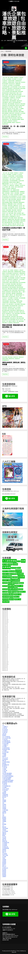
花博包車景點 (18, 97)
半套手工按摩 (5, 855)
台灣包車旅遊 (17, 179)
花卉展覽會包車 (12, 97)
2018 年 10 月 (5, 664)
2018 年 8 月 (5, 667)
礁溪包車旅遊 (20, 91)
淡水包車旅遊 (10, 85)
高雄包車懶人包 (5, 322)
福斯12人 (20, 291)
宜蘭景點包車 (13, 188)
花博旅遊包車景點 (5, 302)
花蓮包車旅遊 (6, 596)
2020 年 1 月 (5, 643)
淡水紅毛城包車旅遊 (13, 86)
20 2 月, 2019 (12, 366)
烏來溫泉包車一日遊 (16, 281)
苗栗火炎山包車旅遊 (17, 307)
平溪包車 (11, 194)
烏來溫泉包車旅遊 (5, 282)
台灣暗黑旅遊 (5, 794)
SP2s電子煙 (4, 739)
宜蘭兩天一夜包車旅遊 (6, 188)
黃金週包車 (10, 322)
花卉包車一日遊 (18, 296)
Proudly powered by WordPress (9, 950)
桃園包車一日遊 (5, 200)
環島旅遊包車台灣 (22, 288)
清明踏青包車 (15, 279)
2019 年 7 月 (5, 651)
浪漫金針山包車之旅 (6, 274)
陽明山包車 (14, 224)
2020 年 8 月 (5, 634)
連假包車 (15, 217)
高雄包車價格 (21, 321)
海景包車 (17, 274)
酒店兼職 (4, 753)
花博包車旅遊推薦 (5, 301)
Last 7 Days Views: (6, 890)
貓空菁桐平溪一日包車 (10, 313)
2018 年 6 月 (5, 670)
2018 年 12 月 (5, 661)
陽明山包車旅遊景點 (6, 225)
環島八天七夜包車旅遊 (6, 284)
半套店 (3, 858)
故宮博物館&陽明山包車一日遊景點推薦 (10, 712)
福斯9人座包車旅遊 (17, 213)
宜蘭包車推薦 (5, 589)
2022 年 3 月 (5, 615)
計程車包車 (16, 107)
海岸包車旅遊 (4, 205)
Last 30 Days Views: (6, 892)
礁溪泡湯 (3, 291)
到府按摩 (4, 872)
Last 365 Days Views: (7, 893)
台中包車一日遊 (6, 573)
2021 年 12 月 (5, 619)
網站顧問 (4, 735)
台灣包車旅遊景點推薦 (13, 180)
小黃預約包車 (4, 194)
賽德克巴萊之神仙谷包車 (6, 108)
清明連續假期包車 (5, 360)
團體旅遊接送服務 (5, 183)
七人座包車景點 (9, 561)
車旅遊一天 (18, 108)
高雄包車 (10, 321)
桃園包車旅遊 (18, 200)
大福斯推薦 (17, 185)
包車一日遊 (7, 77)
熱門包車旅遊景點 (22, 282)
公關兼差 (4, 819)
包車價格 (10, 564)
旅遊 (18, 591)
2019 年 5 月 (5, 654)
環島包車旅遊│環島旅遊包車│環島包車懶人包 (13, 326)
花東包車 (11, 99)
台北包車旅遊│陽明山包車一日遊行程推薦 (11, 716)
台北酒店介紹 (5, 846)
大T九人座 (11, 183)
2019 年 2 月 (5, 658)
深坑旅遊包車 (17, 277)
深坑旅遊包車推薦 (22, 208)
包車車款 (4, 804)
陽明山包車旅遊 (5, 117)
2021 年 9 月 (5, 623)
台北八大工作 (5, 757)
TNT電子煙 (4, 767)
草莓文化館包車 (18, 308)
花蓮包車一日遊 (17, 594)
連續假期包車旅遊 (11, 219)
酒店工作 (4, 852)
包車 (23, 561)
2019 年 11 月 (5, 646)
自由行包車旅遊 (18, 96)
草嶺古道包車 (4, 308)
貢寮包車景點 (22, 313)
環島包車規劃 (10, 288)
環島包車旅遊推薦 (18, 285)
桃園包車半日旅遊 (11, 200)
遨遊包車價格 (4, 111)
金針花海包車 (4, 224)
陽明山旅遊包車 (13, 225)
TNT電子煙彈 (5, 810)
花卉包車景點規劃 (5, 97)
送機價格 (22, 108)
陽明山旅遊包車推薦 (20, 225)
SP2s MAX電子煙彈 (6, 738)
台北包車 (3, 79)
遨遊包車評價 (11, 113)
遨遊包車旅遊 (15, 111)
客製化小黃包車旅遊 (6, 193)
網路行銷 (4, 760)
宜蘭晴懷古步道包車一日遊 (7, 190)
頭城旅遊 (22, 119)
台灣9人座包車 (12, 179)
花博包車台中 (4, 299)
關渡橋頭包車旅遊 (14, 116)
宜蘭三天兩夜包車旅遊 (19, 186)
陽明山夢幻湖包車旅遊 (12, 117)
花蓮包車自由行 (19, 100)
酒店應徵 (4, 818)
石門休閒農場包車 (5, 290)
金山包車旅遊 (22, 113)
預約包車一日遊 (5, 321)
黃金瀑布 (13, 122)
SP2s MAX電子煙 (6, 736)
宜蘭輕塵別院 (22, 191)
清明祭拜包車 (19, 210)
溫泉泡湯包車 (10, 88)
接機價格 (21, 194)
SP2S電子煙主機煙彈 (6, 777)
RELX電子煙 (5, 729)
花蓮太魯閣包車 (5, 102)
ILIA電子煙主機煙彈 (6, 778)
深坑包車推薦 (4, 208)
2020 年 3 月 (5, 640)
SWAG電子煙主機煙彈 (7, 773)
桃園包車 (23, 199)
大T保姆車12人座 (5, 185)
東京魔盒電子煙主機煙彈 (7, 781)
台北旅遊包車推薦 (11, 176)
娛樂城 (3, 835)
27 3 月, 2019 (12, 130)
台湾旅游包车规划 (19, 177)
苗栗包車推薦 (17, 304)
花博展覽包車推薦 (19, 301)
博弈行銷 (4, 839)
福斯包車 (3, 214)
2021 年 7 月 (5, 625)
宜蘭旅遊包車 (20, 589)
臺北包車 (23, 96)
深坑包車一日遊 (21, 207)
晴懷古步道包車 (5, 199)
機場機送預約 (18, 83)
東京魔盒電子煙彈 (6, 749)
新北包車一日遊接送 (21, 196)
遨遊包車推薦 (10, 111)
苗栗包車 (10, 102)
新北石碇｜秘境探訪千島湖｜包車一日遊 (10, 687)
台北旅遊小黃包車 (12, 177)
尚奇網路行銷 (5, 795)
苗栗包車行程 (20, 305)
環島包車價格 (13, 284)
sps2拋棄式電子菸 (6, 740)
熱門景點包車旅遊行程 (10, 90)
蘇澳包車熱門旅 (5, 107)
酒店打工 (4, 865)
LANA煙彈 (4, 750)
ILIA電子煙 (4, 728)
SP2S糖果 (4, 787)
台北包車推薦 (8, 79)
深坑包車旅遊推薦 (11, 277)
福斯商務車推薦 (19, 293)
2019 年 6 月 (5, 653)
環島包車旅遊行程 (5, 287)
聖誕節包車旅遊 (5, 296)
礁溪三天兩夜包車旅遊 (13, 290)
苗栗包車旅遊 (22, 304)
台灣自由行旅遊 (18, 82)
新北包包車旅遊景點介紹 (12, 196)
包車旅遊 (11, 77)
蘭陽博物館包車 (13, 216)
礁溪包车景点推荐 (21, 290)
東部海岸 (23, 271)
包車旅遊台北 (16, 77)
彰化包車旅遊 (5, 591)
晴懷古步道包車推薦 (12, 199)
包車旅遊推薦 (13, 567)
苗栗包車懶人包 (11, 304)
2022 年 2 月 (5, 616)
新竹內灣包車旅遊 (12, 197)
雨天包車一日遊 (22, 319)
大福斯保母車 (11, 185)
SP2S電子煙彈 (5, 743)
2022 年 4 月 (5, 613)
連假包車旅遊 (4, 110)
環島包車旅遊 (4, 285)
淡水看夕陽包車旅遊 (6, 86)
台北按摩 (4, 856)
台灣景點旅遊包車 (18, 80)
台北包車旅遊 (14, 79)
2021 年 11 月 (5, 620)
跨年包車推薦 (10, 217)
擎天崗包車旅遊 (5, 196)
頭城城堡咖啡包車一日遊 (6, 119)
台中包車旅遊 (7, 577)
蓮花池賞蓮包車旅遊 (11, 105)
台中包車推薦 (20, 573)
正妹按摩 (4, 859)
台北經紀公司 (5, 868)
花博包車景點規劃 (5, 99)
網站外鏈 (4, 827)
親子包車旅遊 (10, 107)
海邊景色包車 (15, 205)
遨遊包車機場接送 (5, 113)
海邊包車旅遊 (10, 205)
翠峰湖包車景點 (5, 96)
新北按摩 (4, 869)
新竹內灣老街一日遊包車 (20, 197)
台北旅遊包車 (4, 80)
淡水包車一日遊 (21, 205)
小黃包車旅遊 (22, 193)
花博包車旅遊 (16, 299)
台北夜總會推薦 (5, 848)
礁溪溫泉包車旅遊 (12, 93)
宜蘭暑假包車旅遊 (16, 190)
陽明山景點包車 (5, 319)
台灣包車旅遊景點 (5, 180)
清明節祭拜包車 (11, 358)
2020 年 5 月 (5, 639)
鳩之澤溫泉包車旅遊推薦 (6, 122)
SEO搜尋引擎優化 (6, 762)
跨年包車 (13, 108)
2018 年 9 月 (5, 666)
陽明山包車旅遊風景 (6, 318)
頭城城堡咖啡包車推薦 (16, 119)
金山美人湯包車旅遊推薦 (12, 114)
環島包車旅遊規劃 (12, 287)
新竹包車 (9, 591)
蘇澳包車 (17, 105)
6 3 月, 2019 (12, 329)
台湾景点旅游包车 (5, 179)
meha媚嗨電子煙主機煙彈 (7, 780)
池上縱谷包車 (4, 85)
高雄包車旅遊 (6, 601)
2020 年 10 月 (5, 632)
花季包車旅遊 (18, 302)
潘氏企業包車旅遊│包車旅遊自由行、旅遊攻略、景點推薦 (14, 25)
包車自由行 (21, 77)
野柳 (3, 222)
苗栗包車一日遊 (5, 304)
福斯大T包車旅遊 (5, 94)
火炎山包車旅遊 (21, 279)
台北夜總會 (4, 844)
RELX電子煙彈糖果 (6, 742)
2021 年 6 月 (5, 626)
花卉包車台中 (4, 298)
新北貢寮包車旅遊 (5, 197)
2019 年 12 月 (5, 644)
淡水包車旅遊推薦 (16, 85)
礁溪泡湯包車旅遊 (5, 93)
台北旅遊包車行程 (5, 177)
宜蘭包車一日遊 (19, 585)
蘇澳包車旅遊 (22, 105)
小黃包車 (11, 193)
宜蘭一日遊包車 (11, 186)
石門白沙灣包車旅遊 (6, 91)
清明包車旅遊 (4, 88)
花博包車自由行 (12, 301)
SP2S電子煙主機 (5, 747)
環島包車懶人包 (19, 284)
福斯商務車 (14, 293)
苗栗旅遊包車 (4, 105)
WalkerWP (14, 952)
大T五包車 (15, 183)
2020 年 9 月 (5, 633)
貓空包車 (3, 313)
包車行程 (4, 805)
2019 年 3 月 (5, 657)
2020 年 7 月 (5, 636)
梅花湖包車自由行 (11, 83)
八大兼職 (4, 754)
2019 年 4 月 (5, 656)
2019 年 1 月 (5, 660)
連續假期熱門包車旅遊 (17, 110)
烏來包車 (3, 90)
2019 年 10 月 (5, 647)
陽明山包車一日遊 (20, 224)
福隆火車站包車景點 (17, 94)
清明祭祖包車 (4, 211)
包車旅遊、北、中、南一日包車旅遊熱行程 (13, 127)
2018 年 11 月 (5, 663)
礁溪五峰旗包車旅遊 (13, 91)
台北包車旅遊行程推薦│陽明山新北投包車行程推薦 (13, 715)
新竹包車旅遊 (14, 591)
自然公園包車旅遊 (11, 96)
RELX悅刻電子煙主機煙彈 (7, 776)
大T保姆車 (20, 183)
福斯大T (7, 214)
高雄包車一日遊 (15, 321)
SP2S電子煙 (4, 730)
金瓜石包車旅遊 (16, 222)
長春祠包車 (19, 114)
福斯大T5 (11, 214)
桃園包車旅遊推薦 (5, 202)
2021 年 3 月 (5, 629)
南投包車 (19, 567)
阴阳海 (19, 116)
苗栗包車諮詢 (4, 307)
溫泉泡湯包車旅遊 (16, 88)
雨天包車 (17, 319)
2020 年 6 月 (5, 637)
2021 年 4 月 (5, 627)
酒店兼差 (4, 817)
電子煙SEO (4, 766)
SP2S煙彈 (4, 746)
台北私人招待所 (5, 788)
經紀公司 (4, 797)
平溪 (8, 194)
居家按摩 (4, 870)
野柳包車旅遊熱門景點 (8, 222)
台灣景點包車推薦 (11, 80)
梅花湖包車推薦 (5, 83)
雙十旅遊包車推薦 (11, 319)
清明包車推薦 (8, 210)
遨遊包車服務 (21, 111)
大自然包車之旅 (22, 185)
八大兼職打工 (5, 726)
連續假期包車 (10, 110)
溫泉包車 (15, 211)
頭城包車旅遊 (19, 117)
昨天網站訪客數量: (6, 889)
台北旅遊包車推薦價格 (19, 176)
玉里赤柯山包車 (18, 90)
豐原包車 (20, 107)
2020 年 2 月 (5, 642)
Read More (5, 136)
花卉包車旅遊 (15, 298)
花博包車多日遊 (10, 299)
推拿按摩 (4, 793)
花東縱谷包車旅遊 (5, 100)
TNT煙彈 (4, 769)
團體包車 (18, 182)
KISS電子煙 (4, 732)
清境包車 (23, 86)
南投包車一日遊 (5, 571)
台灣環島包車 (4, 82)
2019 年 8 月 (5, 650)
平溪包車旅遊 (16, 194)
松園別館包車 (18, 199)
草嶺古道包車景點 (11, 308)
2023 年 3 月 (5, 610)
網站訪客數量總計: (6, 894)
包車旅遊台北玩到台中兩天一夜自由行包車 (13, 229)
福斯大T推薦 (11, 94)
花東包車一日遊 (16, 99)
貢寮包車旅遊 (17, 313)
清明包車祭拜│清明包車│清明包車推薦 (13, 363)
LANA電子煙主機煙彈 (6, 774)
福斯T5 (23, 213)
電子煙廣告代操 (5, 764)
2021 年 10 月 (5, 622)
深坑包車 (19, 86)
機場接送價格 (15, 202)
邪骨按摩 (4, 849)
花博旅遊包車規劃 (12, 302)
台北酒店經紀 (5, 759)
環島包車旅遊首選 (19, 287)
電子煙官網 (4, 783)
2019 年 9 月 (5, 649)
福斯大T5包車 (18, 93)
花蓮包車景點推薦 (12, 100)
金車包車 (21, 222)
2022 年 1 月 (5, 618)
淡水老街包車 (11, 276)
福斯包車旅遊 (8, 293)
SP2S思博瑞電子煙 (6, 786)
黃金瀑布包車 (18, 122)
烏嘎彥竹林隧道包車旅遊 (13, 282)
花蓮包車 (11, 594)
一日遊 (3, 77)
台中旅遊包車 (15, 577)
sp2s (3, 725)
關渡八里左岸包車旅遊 (6, 116)
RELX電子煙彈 (5, 752)
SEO (3, 814)
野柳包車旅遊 (15, 315)
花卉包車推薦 (10, 298)
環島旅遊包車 (15, 288)
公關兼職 (4, 821)
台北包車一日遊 (6, 580)
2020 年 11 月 (5, 630)
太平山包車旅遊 (5, 186)
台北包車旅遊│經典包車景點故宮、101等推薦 (12, 714)
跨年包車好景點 (5, 217)
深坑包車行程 (15, 208)
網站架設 (4, 763)
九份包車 (18, 561)
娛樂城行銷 (4, 841)
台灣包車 (10, 582)
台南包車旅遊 (5, 582)
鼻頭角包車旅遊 (16, 322)
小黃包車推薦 (16, 193)
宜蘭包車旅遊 (12, 589)
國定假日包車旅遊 (12, 182)
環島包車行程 (4, 288)
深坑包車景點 (10, 208)
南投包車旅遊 (12, 571)
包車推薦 (15, 564)
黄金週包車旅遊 (5, 124)
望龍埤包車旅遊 (10, 271)
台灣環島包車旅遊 (11, 82)
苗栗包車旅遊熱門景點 (16, 102)
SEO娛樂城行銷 (5, 842)
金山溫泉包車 (4, 114)
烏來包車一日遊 (5, 213)
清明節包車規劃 (10, 211)
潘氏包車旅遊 (5, 130)
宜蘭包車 (11, 586)
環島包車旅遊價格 (11, 285)
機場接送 (11, 202)
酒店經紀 (4, 756)
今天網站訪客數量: (6, 886)
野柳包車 (10, 315)
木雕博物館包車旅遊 (17, 271)
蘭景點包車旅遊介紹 (6, 216)
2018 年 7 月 (5, 668)
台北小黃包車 (19, 79)
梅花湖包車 (23, 82)
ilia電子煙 (4, 733)
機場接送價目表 (21, 202)
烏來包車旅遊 (10, 213)
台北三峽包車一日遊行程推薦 (8, 711)
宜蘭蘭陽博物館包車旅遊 (14, 191)
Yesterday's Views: (6, 887)
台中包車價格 (13, 573)
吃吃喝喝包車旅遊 (5, 182)
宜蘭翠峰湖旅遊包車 (6, 191)
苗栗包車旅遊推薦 (5, 305)
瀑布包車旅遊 (22, 88)
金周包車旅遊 (17, 113)
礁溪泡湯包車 (8, 291)
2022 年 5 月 (5, 612)
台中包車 (18, 571)
